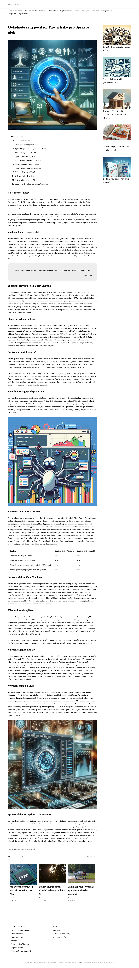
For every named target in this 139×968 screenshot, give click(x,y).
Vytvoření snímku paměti (25, 180)
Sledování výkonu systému (25, 152)
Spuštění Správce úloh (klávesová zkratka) (31, 148)
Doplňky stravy (66, 11)
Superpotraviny (106, 11)
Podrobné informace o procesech (28, 164)
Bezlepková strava (15, 11)
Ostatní (76, 11)
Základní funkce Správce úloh (27, 145)
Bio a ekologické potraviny (35, 11)
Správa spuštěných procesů (25, 156)
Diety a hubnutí (52, 11)
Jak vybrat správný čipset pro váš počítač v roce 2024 (23, 890)
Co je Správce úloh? (23, 141)
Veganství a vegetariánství (18, 14)
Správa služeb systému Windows (28, 168)
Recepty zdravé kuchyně (90, 11)
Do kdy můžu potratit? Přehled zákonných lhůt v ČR (52, 890)
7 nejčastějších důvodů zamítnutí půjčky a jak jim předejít (114, 114)
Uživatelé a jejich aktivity (25, 176)
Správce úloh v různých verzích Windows (31, 184)
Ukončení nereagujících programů (28, 160)
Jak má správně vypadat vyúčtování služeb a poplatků (81, 890)
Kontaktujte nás (30, 849)
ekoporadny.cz (13, 4)
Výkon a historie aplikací (25, 172)
